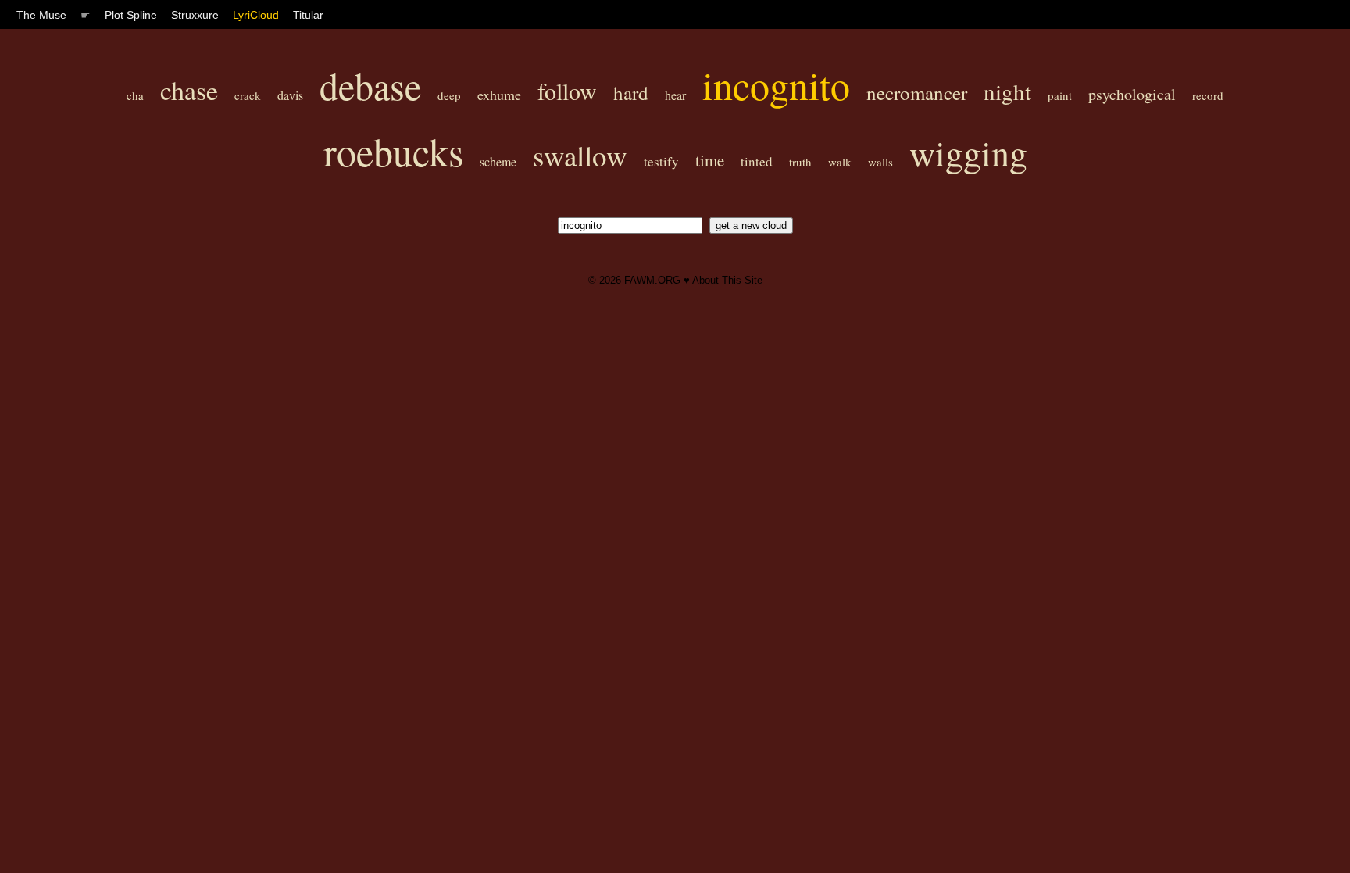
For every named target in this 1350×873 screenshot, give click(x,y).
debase (370, 85)
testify (661, 161)
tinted (757, 161)
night (1007, 91)
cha (135, 95)
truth (800, 162)
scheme (498, 161)
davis (290, 95)
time (709, 160)
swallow (580, 155)
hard (630, 93)
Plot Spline (131, 15)
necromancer (916, 93)
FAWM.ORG (652, 280)
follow (567, 90)
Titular (308, 15)
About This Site (727, 280)
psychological (1132, 94)
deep (449, 95)
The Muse (41, 15)
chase (189, 90)
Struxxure (195, 15)
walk (840, 162)
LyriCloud (256, 15)
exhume (499, 94)
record (1207, 95)
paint (1060, 95)
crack (247, 95)
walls (880, 162)
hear (675, 95)
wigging (968, 152)
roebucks (393, 151)
